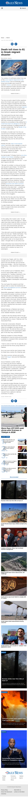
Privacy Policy (4, 790)
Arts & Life (13, 778)
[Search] (20, 8)
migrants (24, 107)
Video (3, 780)
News (2, 37)
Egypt (9, 357)
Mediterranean (8, 396)
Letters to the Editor (19, 791)
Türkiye (4, 776)
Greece (9, 85)
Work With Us (17, 790)
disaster (3, 396)
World (8, 37)
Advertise (3, 793)
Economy (13, 776)
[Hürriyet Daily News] (14, 3)
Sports (21, 778)
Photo (12, 780)
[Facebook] (12, 44)
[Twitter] (16, 44)
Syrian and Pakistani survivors (12, 287)
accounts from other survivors (15, 183)
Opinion (21, 776)
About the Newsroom (6, 791)
